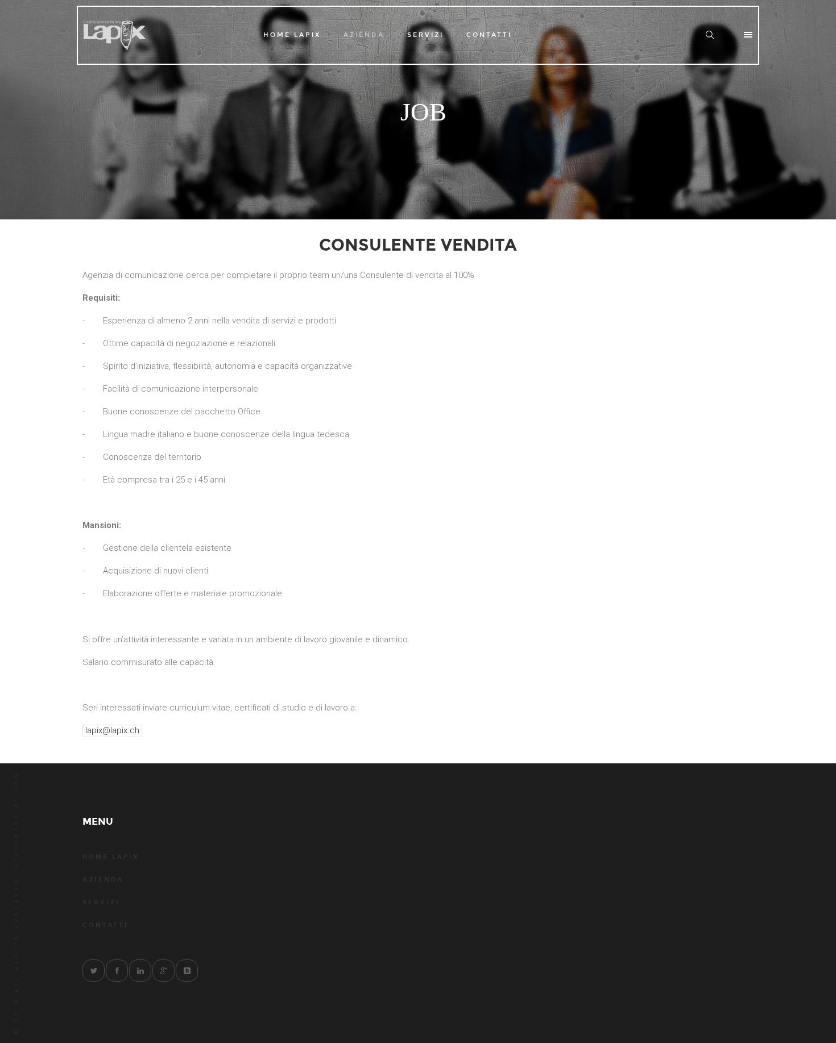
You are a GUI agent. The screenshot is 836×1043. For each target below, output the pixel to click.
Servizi (425, 35)
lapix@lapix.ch (112, 730)
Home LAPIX (292, 35)
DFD (16, 781)
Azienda (363, 35)
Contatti (489, 35)
